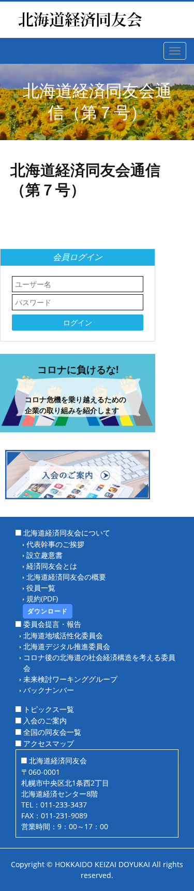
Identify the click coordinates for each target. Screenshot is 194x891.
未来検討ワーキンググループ (70, 679)
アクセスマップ (48, 743)
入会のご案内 (45, 720)
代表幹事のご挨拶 (55, 544)
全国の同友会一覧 (52, 732)
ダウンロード (47, 611)
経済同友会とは (51, 566)
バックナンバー (48, 690)
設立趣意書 (44, 555)
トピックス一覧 (48, 709)
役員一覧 (40, 588)
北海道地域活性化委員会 (63, 635)
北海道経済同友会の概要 (66, 577)
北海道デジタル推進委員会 (66, 646)
